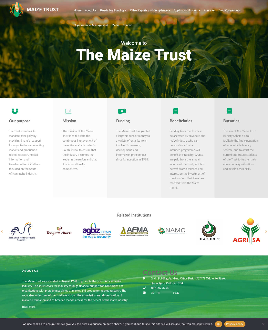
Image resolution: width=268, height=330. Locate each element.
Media (115, 25)
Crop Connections (230, 10)
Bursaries (209, 10)
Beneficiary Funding (112, 10)
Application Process (186, 10)
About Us (90, 10)
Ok (219, 323)
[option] (21, 231)
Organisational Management (91, 25)
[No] (263, 324)
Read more (28, 307)
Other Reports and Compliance (149, 10)
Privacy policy (234, 323)
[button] (2, 231)
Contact (127, 25)
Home (77, 10)
